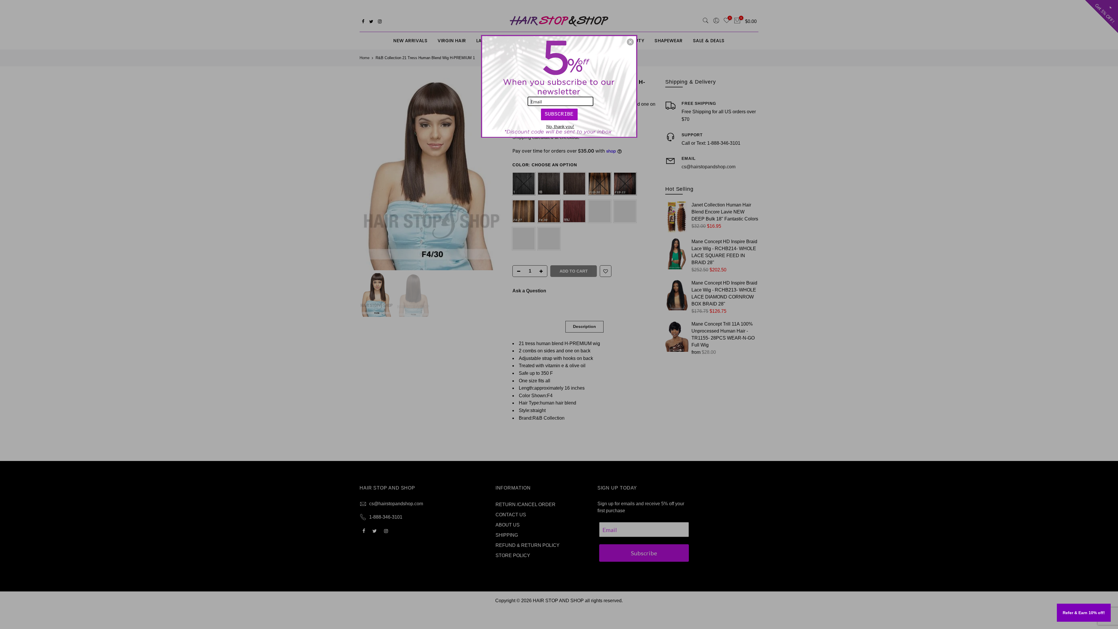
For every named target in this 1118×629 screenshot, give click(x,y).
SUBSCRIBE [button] (559, 114)
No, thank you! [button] (560, 126)
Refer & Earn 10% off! (1084, 612)
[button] (630, 41)
